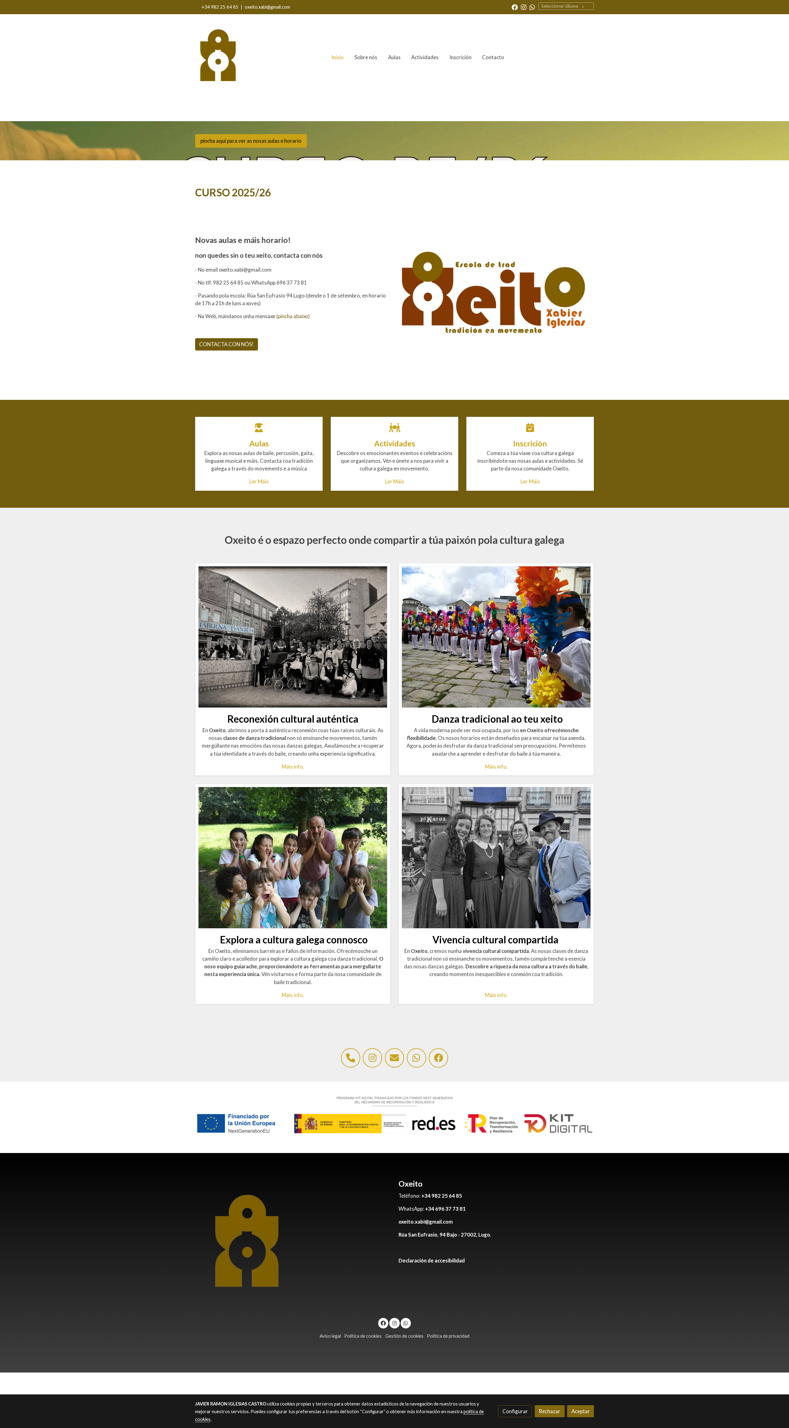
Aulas (259, 443)
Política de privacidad (448, 1336)
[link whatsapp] (532, 7)
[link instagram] (523, 7)
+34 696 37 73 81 (445, 1208)
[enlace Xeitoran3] (293, 857)
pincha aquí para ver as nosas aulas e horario (250, 140)
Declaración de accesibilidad (432, 1260)
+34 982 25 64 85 (220, 7)
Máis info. (293, 766)
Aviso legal (330, 1336)
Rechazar (549, 1411)
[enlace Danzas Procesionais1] (496, 636)
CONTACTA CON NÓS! (226, 344)
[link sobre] (293, 1245)
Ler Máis (259, 481)
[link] (218, 57)
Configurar (515, 1411)
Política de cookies (363, 1336)
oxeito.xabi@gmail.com (267, 7)
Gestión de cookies (404, 1336)
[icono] (258, 427)
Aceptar (580, 1411)
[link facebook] (515, 7)
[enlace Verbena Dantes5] (496, 857)
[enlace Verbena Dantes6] (293, 636)
